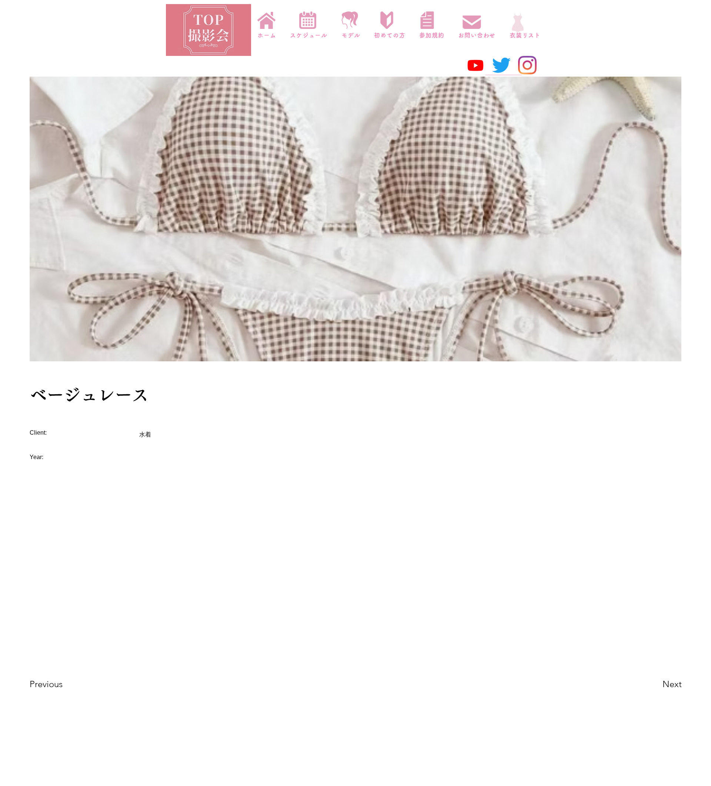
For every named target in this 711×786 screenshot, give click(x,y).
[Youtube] (475, 65)
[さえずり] (501, 65)
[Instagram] (527, 65)
